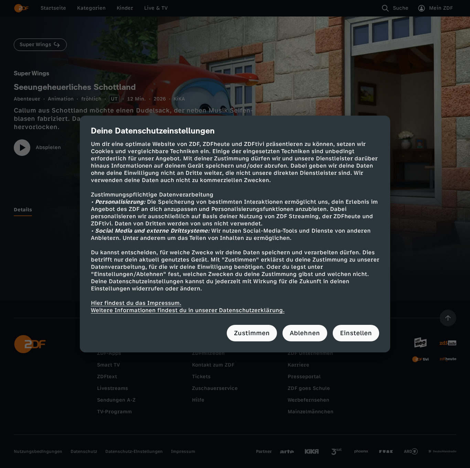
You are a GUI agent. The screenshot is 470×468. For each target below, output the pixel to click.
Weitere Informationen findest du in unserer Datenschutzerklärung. (188, 310)
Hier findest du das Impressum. (136, 303)
